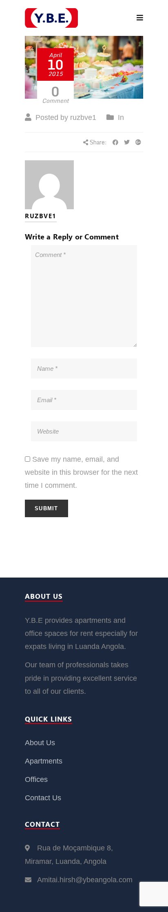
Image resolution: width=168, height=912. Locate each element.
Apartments (43, 761)
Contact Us (43, 798)
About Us (40, 743)
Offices (36, 779)
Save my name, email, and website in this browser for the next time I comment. (81, 472)
